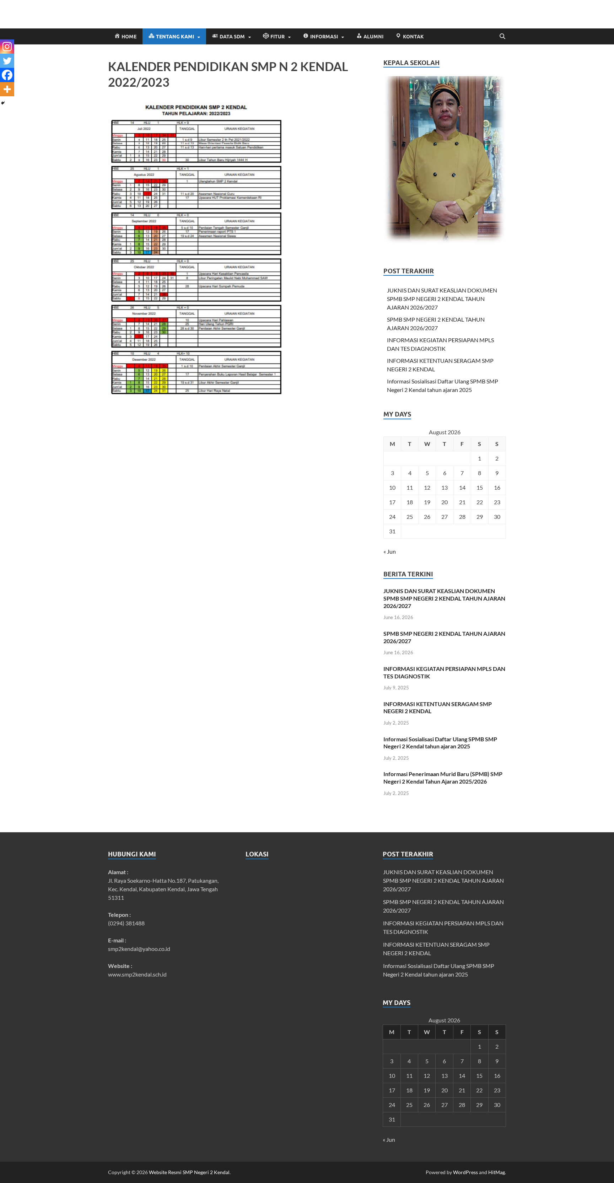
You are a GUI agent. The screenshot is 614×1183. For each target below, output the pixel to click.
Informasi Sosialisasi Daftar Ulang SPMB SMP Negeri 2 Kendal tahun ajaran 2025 (440, 743)
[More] (7, 89)
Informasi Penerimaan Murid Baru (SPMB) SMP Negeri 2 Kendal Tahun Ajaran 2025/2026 (442, 777)
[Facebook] (7, 75)
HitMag (496, 1172)
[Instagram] (7, 46)
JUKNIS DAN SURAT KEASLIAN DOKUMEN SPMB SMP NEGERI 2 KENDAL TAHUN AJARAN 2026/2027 (442, 299)
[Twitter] (7, 61)
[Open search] (502, 36)
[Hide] (3, 103)
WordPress (465, 1172)
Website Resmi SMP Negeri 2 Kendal (189, 1172)
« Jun (389, 551)
